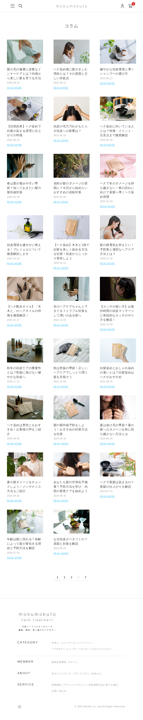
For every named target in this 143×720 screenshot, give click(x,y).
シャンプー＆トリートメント (76, 643)
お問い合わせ (59, 691)
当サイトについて (61, 673)
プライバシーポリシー (75, 685)
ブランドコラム (81, 673)
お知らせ (96, 673)
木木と (55, 643)
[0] (130, 6)
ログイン (72, 662)
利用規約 (56, 685)
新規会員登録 (59, 662)
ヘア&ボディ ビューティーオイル (70, 649)
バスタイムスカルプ (100, 649)
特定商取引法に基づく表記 (103, 685)
